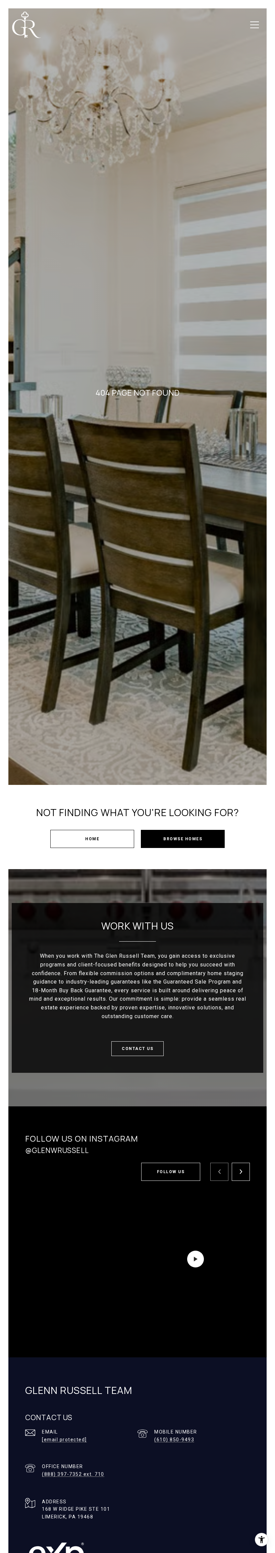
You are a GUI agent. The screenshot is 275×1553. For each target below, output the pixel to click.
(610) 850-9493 (174, 1439)
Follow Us (171, 1171)
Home (92, 839)
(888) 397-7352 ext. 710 (73, 1474)
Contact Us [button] (137, 1048)
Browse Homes (182, 839)
